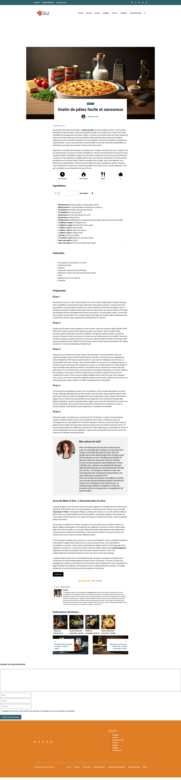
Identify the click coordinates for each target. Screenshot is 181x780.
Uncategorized (117, 750)
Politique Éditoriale (48, 2)
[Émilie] (58, 596)
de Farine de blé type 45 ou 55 (74, 215)
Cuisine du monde (135, 13)
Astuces (97, 13)
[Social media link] (132, 2)
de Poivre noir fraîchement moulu (76, 243)
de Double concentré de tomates (75, 210)
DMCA (145, 767)
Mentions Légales (99, 767)
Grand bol (61, 280)
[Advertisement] (90, 33)
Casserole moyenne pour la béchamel (72, 270)
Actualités (123, 13)
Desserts (89, 13)
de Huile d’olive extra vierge (75, 225)
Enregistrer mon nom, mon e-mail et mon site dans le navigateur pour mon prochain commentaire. (38, 711)
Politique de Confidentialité (116, 767)
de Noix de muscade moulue (75, 238)
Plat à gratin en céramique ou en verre (72, 263)
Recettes (114, 13)
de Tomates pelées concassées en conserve (80, 207)
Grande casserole (64, 265)
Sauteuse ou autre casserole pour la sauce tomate (77, 273)
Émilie (96, 116)
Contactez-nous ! (61, 2)
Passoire (61, 268)
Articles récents (65, 587)
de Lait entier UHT (70, 212)
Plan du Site (86, 767)
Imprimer (58, 574)
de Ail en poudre (70, 228)
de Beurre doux (68, 217)
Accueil (80, 13)
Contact (68, 767)
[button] (145, 13)
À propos (37, 2)
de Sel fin (68, 240)
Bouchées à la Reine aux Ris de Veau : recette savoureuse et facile (118, 646)
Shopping (106, 13)
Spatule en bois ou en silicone (69, 278)
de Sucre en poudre (68, 235)
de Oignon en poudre (72, 230)
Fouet (60, 275)
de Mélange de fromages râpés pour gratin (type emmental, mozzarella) (90, 220)
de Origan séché (70, 233)
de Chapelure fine (72, 223)
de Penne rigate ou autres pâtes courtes (78, 205)
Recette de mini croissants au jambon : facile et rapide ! (63, 646)
